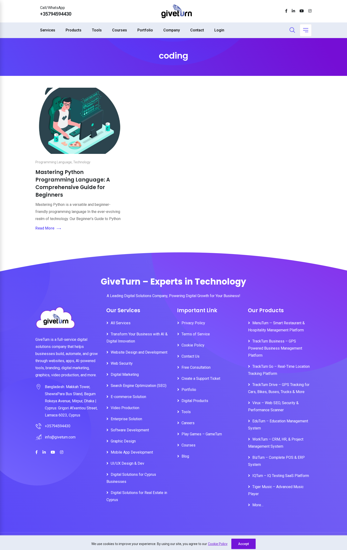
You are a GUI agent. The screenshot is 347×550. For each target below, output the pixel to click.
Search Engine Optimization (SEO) (138, 385)
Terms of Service (196, 334)
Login (219, 30)
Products (73, 30)
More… (257, 505)
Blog (185, 456)
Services (47, 30)
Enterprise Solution (126, 419)
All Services (121, 323)
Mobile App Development (132, 452)
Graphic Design (123, 441)
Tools (97, 30)
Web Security (122, 363)
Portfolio (145, 30)
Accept (243, 544)
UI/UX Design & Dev (127, 463)
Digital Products (195, 400)
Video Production (125, 408)
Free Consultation (196, 367)
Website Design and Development (139, 352)
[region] (173, 542)
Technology (81, 162)
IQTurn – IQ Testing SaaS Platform (280, 475)
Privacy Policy (193, 323)
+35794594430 (55, 14)
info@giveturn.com (60, 437)
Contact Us (190, 356)
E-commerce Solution (128, 396)
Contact (197, 30)
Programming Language (53, 162)
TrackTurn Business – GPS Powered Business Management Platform (275, 348)
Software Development (130, 430)
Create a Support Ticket (201, 378)
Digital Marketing (125, 374)
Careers (188, 423)
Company (171, 30)
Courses (119, 30)
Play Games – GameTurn (202, 434)
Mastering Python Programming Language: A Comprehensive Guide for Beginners (72, 184)
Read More (44, 228)
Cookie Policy (218, 544)
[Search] (292, 30)
